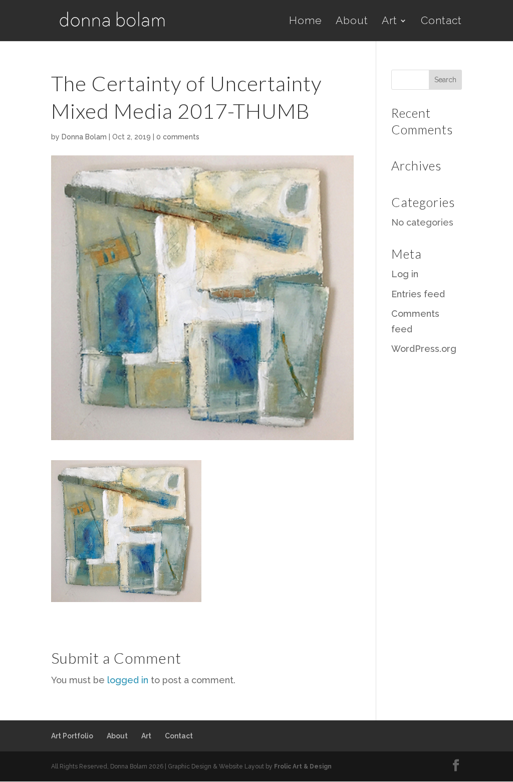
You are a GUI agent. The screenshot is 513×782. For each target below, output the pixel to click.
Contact (441, 22)
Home (305, 22)
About (352, 22)
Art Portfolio (72, 736)
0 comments (177, 137)
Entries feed (418, 294)
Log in (404, 274)
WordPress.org (423, 348)
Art (389, 22)
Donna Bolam (84, 137)
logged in (127, 680)
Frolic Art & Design (303, 766)
